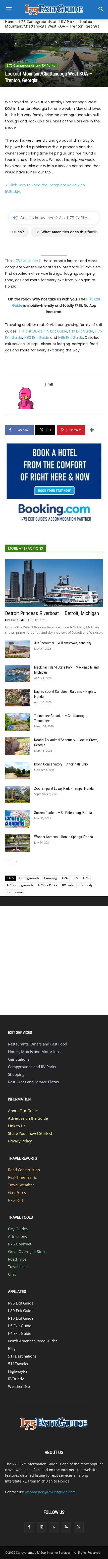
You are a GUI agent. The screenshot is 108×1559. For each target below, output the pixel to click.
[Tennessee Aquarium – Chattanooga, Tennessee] (17, 722)
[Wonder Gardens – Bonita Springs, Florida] (17, 843)
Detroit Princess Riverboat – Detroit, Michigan (52, 613)
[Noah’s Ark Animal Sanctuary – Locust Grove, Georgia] (17, 746)
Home (10, 21)
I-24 (65, 878)
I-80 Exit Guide (36, 337)
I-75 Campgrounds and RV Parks (48, 21)
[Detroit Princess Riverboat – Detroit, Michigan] (54, 583)
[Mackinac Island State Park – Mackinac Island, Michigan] (17, 673)
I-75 (86, 878)
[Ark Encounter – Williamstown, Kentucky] (17, 649)
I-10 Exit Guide (81, 331)
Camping (50, 878)
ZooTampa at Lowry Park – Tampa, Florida (64, 788)
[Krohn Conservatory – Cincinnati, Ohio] (17, 770)
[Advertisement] (54, 960)
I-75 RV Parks (47, 885)
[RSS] (66, 1527)
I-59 (75, 878)
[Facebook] (29, 1527)
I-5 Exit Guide (55, 331)
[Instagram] (41, 1527)
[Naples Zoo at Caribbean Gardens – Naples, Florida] (17, 697)
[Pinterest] (54, 1527)
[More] (92, 430)
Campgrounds (29, 878)
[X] (79, 1527)
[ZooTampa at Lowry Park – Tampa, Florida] (17, 794)
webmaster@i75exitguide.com (50, 1492)
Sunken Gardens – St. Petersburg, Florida (63, 813)
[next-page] (16, 862)
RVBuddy (86, 885)
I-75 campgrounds (20, 885)
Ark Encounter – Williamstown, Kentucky (62, 643)
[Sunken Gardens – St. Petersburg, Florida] (17, 819)
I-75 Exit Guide (25, 260)
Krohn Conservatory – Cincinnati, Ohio (61, 764)
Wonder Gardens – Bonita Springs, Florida (63, 837)
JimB (49, 384)
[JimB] (25, 394)
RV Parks (68, 885)
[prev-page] (8, 862)
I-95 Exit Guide (70, 337)
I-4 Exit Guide (31, 331)
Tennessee (15, 892)
